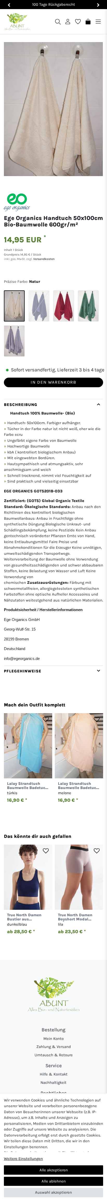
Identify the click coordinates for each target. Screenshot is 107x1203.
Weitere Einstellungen (23, 1158)
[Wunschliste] (78, 21)
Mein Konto (53, 1038)
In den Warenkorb (53, 382)
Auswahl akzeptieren (53, 1192)
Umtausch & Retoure (54, 1055)
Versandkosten (43, 259)
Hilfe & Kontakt (54, 1074)
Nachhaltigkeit (53, 1082)
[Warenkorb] (88, 21)
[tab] (53, 532)
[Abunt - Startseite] (17, 21)
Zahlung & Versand (53, 1046)
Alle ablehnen (54, 1181)
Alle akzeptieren (53, 1170)
